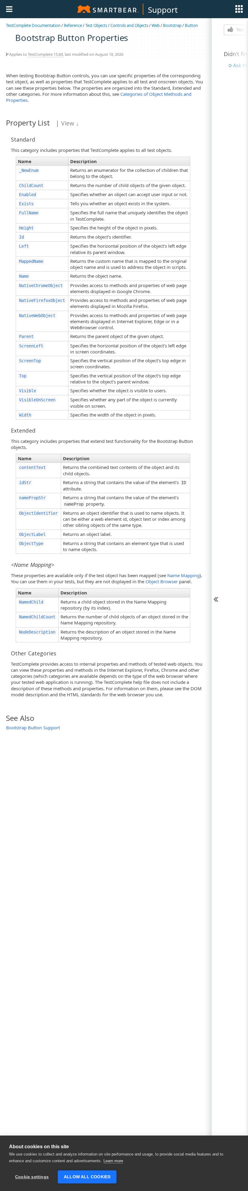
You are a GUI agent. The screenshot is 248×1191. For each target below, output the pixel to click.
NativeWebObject (37, 315)
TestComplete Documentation (33, 25)
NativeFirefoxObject (42, 300)
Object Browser (161, 581)
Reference (73, 25)
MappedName (31, 261)
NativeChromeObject (41, 285)
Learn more (113, 1161)
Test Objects (96, 25)
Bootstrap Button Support (33, 727)
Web (156, 25)
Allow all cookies (87, 1177)
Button (191, 25)
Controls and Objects (129, 25)
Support (163, 9)
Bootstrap (172, 25)
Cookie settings (32, 1177)
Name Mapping (183, 575)
